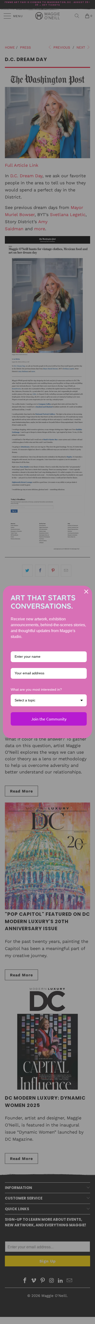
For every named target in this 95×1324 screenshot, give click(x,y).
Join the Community (48, 718)
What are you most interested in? (36, 689)
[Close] (86, 591)
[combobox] (49, 700)
